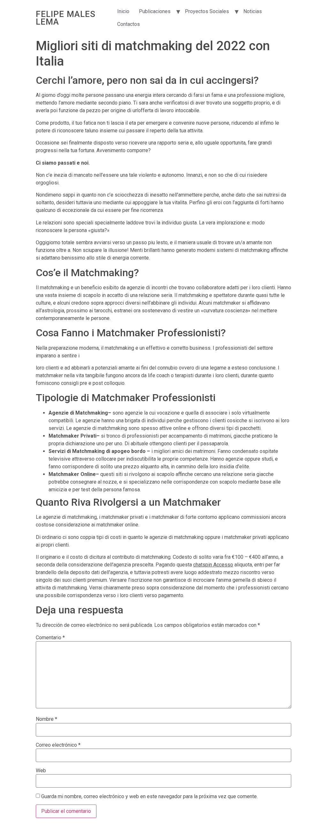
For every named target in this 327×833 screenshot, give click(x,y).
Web (41, 770)
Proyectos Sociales (207, 11)
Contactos (128, 24)
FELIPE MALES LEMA (65, 18)
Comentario (50, 637)
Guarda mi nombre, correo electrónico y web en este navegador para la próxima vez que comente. (149, 796)
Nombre (46, 719)
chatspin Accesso (213, 565)
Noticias (252, 11)
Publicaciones (155, 11)
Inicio (123, 11)
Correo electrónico (58, 745)
